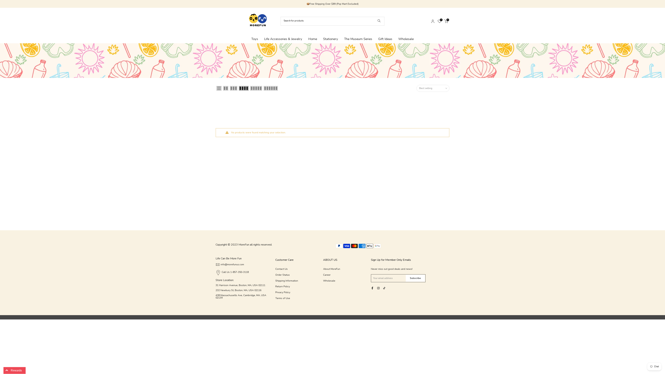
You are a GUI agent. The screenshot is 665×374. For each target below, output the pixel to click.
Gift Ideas (385, 39)
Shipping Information (286, 280)
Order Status (282, 275)
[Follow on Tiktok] (384, 288)
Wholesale (406, 39)
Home (312, 39)
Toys (254, 39)
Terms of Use (282, 298)
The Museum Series (358, 39)
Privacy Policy (282, 292)
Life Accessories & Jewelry (283, 39)
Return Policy (282, 286)
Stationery (330, 39)
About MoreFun (331, 269)
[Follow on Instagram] (378, 288)
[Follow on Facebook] (372, 288)
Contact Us (281, 269)
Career (327, 275)
